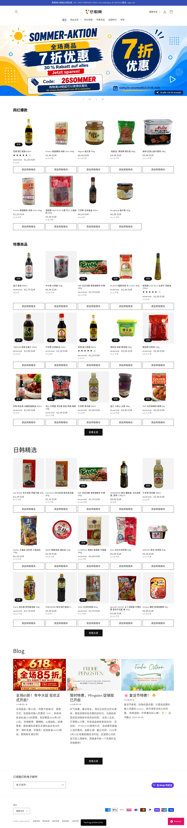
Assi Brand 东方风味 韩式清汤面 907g (60, 494)
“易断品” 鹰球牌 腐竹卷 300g (122, 151)
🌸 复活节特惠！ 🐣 (140, 695)
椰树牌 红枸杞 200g (151, 347)
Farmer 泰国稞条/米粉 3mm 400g (27, 210)
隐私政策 (46, 821)
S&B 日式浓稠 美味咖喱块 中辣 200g (91, 287)
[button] (16, 12)
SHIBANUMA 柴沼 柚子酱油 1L (58, 607)
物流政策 (65, 821)
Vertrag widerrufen (93, 822)
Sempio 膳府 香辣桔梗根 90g (155, 607)
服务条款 (55, 821)
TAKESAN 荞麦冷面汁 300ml (25, 347)
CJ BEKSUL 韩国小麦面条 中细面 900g (92, 551)
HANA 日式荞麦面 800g (88, 607)
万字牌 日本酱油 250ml (88, 210)
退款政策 (36, 821)
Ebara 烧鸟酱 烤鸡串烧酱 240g (26, 607)
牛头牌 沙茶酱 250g (54, 286)
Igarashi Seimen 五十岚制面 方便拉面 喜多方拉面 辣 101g (125, 608)
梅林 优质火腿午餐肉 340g (154, 151)
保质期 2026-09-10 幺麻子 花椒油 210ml (157, 287)
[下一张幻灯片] (96, 99)
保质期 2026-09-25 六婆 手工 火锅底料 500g (61, 211)
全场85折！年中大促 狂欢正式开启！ (38, 697)
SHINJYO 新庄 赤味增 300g (154, 550)
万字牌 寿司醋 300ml (87, 406)
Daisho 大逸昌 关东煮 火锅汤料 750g (26, 551)
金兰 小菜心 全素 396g (120, 406)
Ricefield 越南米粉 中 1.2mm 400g (125, 286)
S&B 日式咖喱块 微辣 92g (154, 406)
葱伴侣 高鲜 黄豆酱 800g (121, 347)
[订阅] (62, 784)
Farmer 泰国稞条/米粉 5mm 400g (60, 151)
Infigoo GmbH (24, 821)
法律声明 (75, 821)
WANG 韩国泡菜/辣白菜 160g (58, 550)
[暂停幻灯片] (103, 99)
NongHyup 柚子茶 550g (120, 210)
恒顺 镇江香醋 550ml (22, 151)
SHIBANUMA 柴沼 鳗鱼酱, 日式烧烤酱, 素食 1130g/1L (125, 494)
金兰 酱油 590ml (20, 286)
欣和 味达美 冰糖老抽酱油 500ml (27, 406)
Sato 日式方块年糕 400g (120, 550)
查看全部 (93, 432)
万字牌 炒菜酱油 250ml (56, 347)
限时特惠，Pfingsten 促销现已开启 (92, 697)
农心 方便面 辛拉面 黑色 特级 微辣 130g (61, 407)
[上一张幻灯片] (83, 99)
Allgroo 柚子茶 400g (86, 151)
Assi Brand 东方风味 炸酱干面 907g (28, 493)
